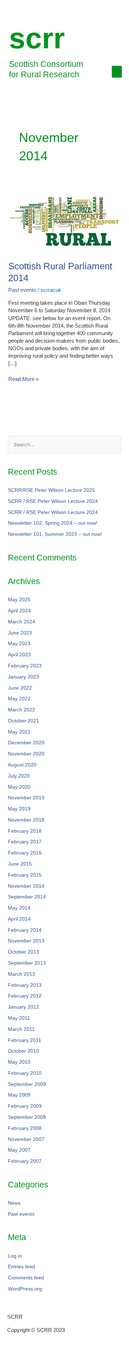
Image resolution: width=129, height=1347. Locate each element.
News (14, 1203)
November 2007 (26, 1139)
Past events (22, 290)
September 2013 (27, 963)
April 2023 (19, 654)
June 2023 (20, 633)
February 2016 (25, 853)
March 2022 (21, 709)
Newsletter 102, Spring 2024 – (52, 523)
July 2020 (19, 776)
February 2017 (25, 841)
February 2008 (25, 1128)
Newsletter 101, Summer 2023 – (55, 534)
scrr (37, 38)
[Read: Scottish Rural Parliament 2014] (64, 221)
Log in (15, 1256)
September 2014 (27, 897)
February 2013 (25, 985)
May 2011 (19, 1018)
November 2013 (26, 941)
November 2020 (26, 753)
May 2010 (19, 1062)
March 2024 (21, 621)
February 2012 (25, 996)
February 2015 (25, 875)
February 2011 (24, 1040)
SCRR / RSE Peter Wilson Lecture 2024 (53, 501)
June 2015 (20, 864)
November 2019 (26, 797)
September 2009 (27, 1084)
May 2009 (19, 1095)
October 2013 (23, 952)
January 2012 (23, 1007)
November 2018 (26, 820)
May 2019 (19, 809)
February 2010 (25, 1073)
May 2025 (19, 599)
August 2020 (22, 765)
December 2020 (26, 742)
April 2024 (19, 610)
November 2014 (26, 886)
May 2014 (19, 908)
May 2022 (19, 698)
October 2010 (23, 1051)
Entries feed (21, 1266)
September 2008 (27, 1117)
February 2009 (25, 1106)
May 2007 (19, 1150)
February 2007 (25, 1161)
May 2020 (19, 787)
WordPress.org (25, 1289)
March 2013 (21, 974)
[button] (117, 72)
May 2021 (19, 732)
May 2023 (19, 643)
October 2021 (23, 721)
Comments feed (26, 1277)
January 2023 (23, 677)
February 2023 (25, 665)
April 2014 (19, 919)
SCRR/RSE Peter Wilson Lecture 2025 (51, 490)
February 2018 (25, 831)
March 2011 (21, 1029)
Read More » (23, 378)
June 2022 (20, 688)
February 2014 (25, 930)
